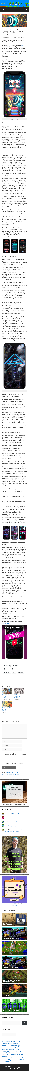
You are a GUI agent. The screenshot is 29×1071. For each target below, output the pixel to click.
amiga (21, 1041)
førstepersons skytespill (9, 1048)
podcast (15, 1054)
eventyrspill (18, 1045)
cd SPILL (19, 1043)
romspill (11, 1057)
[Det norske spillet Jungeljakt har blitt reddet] (7, 704)
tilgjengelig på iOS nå (7, 623)
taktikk (16, 1059)
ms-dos (8, 1049)
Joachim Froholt (20, 37)
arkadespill (5, 1043)
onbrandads (8, 813)
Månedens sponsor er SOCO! (9, 903)
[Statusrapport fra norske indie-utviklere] (7, 691)
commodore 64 (7, 1045)
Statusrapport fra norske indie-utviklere (6, 696)
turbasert (21, 1059)
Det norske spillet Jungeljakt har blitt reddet (6, 709)
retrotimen (21, 1054)
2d (2, 1041)
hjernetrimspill (19, 1048)
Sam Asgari (7, 825)
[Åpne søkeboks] (27, 9)
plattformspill (7, 1054)
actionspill (14, 1041)
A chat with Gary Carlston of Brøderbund (17, 821)
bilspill (10, 1043)
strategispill (10, 1059)
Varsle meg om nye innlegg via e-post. (13, 763)
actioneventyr (7, 1041)
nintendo (12, 1049)
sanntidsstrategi (17, 1057)
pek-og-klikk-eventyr (15, 1052)
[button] (6, 246)
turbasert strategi (6, 1061)
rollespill (5, 1056)
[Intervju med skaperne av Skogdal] (19, 691)
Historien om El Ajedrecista (18, 813)
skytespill (23, 1057)
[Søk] (24, 1023)
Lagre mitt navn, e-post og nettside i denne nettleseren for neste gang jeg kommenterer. (15, 753)
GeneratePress (14, 1068)
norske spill (17, 1049)
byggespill (14, 1043)
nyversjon (5, 1052)
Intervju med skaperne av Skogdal (17, 696)
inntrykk (4, 1049)
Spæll (3, 1059)
